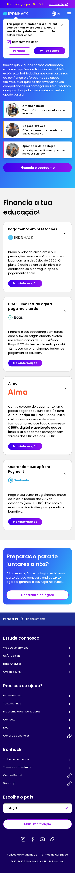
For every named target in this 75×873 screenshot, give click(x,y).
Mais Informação (37, 824)
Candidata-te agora (37, 595)
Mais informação (25, 283)
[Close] (62, 24)
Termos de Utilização (54, 855)
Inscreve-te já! (58, 4)
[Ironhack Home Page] (15, 14)
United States (49, 51)
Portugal (19, 51)
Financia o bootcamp (37, 168)
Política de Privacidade (22, 855)
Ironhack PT (10, 619)
